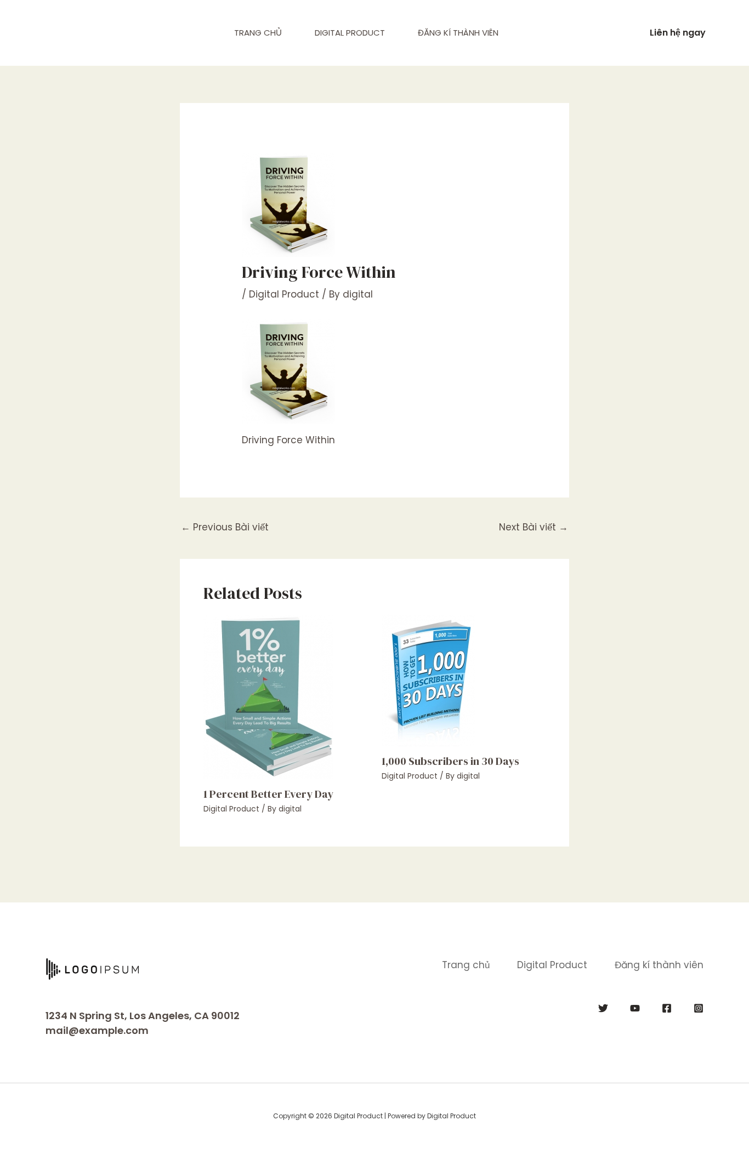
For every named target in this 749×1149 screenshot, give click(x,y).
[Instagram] (698, 1008)
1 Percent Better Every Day (268, 794)
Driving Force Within (288, 440)
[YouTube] (635, 1008)
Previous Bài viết (225, 527)
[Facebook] (667, 1008)
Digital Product (350, 32)
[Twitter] (603, 1008)
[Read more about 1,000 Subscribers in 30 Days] (428, 679)
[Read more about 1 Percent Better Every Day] (268, 695)
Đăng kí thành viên (458, 32)
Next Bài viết (533, 527)
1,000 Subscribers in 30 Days (450, 761)
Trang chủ (258, 32)
